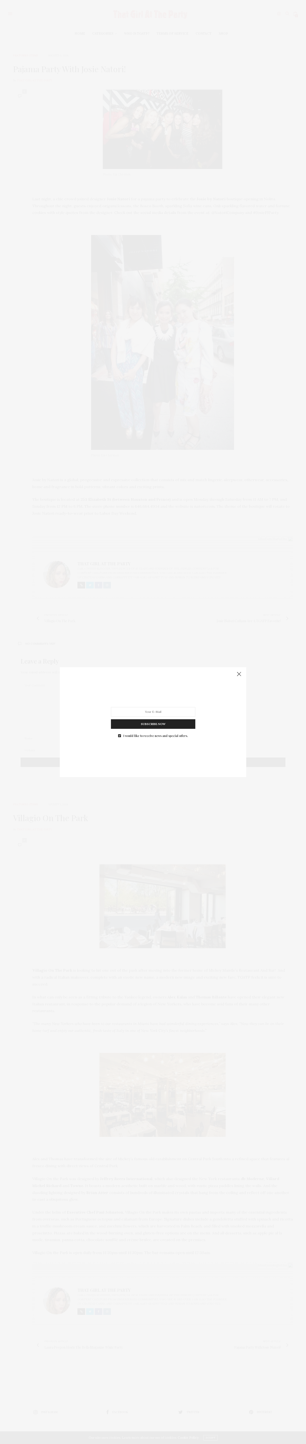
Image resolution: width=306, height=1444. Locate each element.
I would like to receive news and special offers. (155, 735)
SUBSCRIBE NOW (153, 723)
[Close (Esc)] (239, 674)
